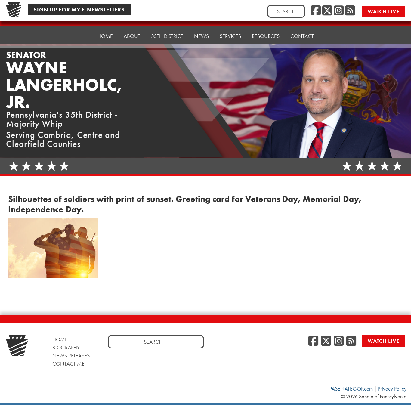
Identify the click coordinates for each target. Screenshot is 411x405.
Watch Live (384, 11)
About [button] (132, 35)
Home (105, 35)
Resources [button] (266, 35)
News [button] (201, 35)
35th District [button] (167, 35)
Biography (66, 347)
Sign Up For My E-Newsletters (79, 9)
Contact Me (68, 363)
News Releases (71, 355)
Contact (302, 35)
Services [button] (230, 35)
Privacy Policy (392, 388)
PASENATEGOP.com (351, 388)
